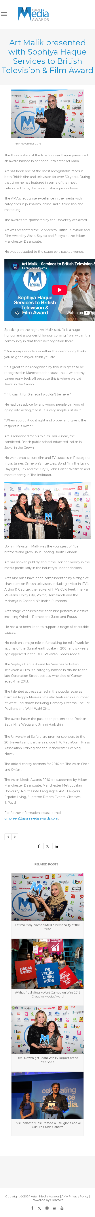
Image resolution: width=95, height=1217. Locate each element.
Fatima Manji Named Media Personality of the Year (47, 927)
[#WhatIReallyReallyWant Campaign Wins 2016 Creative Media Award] (47, 963)
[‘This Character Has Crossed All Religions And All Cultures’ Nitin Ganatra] (47, 1095)
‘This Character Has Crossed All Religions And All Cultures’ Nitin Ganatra (47, 1125)
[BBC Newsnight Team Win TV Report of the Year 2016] (47, 1030)
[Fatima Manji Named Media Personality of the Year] (47, 897)
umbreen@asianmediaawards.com (31, 818)
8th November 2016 (28, 143)
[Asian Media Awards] (30, 14)
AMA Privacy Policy (74, 1196)
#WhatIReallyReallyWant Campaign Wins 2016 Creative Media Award (47, 994)
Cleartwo (56, 1200)
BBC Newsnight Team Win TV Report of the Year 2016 (47, 1059)
